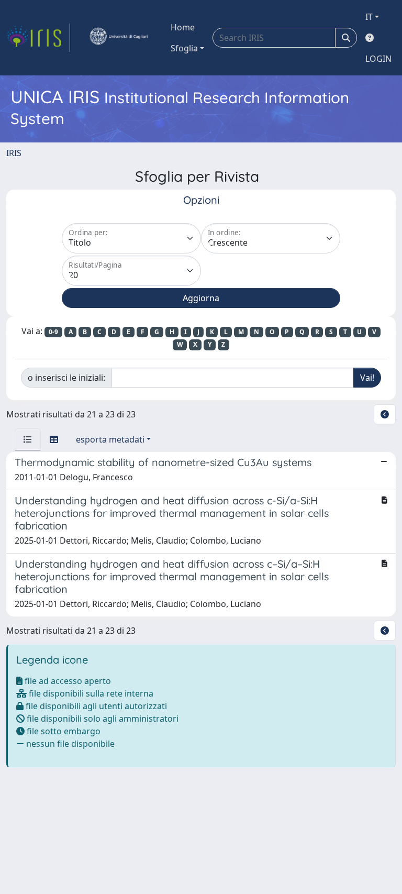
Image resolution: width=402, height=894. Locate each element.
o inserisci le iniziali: (66, 377)
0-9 (53, 331)
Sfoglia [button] (184, 48)
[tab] (28, 439)
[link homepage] (38, 38)
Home (183, 27)
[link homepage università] (118, 38)
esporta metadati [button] (110, 439)
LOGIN (378, 58)
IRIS (13, 153)
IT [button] (369, 17)
